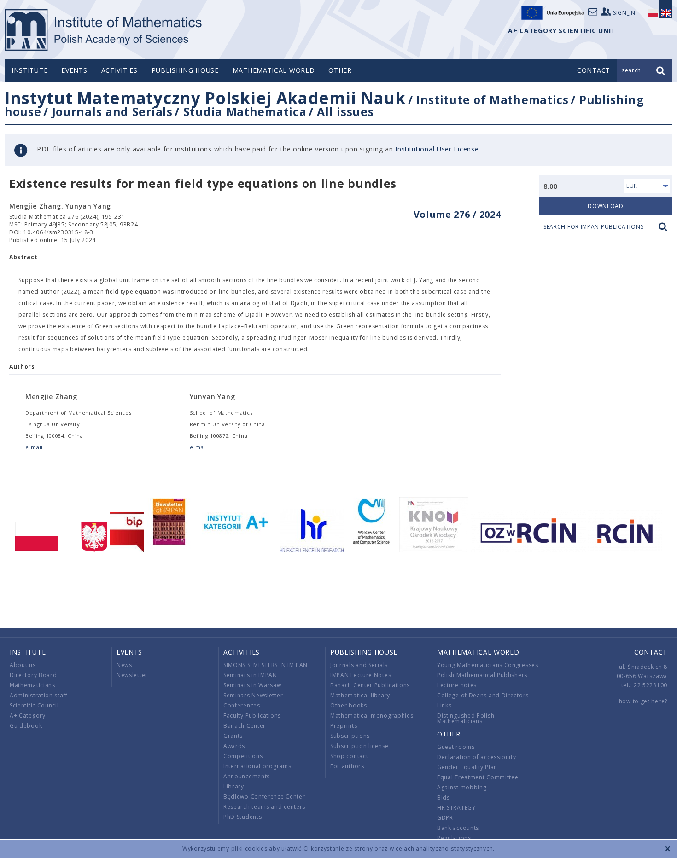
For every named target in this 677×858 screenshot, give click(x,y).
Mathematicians (32, 685)
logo (104, 30)
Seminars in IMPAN (250, 675)
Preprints (343, 726)
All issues (345, 111)
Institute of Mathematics (492, 99)
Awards (234, 746)
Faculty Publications (252, 715)
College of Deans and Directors (483, 695)
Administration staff (39, 695)
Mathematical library (360, 695)
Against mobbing (462, 787)
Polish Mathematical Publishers (482, 675)
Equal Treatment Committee (478, 777)
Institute (29, 70)
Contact (650, 652)
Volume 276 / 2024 (457, 214)
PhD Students (242, 817)
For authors (347, 766)
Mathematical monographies (372, 715)
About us (23, 665)
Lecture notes (457, 685)
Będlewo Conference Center (264, 796)
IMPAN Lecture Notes (360, 675)
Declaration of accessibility (476, 757)
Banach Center (244, 726)
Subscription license (359, 746)
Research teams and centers (264, 807)
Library (233, 786)
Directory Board (33, 675)
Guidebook (26, 726)
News (124, 665)
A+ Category (28, 715)
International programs (257, 766)
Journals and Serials (112, 111)
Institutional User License (437, 149)
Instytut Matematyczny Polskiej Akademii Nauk (205, 98)
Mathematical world (274, 70)
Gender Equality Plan (467, 767)
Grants (233, 736)
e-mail (34, 447)
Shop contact (349, 756)
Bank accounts (458, 828)
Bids (443, 797)
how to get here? (643, 701)
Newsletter (132, 675)
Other (340, 70)
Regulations (454, 838)
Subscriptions (350, 736)
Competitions (243, 756)
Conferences (241, 705)
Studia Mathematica (245, 111)
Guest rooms (456, 747)
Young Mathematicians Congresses (487, 665)
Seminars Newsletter (253, 695)
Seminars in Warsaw (252, 685)
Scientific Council (34, 705)
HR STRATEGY (456, 808)
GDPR (445, 818)
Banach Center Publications (370, 685)
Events (74, 70)
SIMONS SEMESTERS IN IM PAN (265, 665)
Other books (348, 705)
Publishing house (185, 70)
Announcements (246, 776)
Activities (119, 70)
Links (444, 705)
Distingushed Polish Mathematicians (465, 718)
